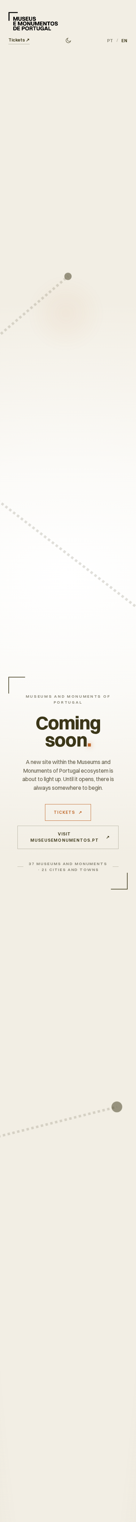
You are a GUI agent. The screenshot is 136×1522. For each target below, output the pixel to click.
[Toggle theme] (68, 41)
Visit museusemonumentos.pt (70, 837)
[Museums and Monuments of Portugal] (33, 21)
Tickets (19, 40)
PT (110, 40)
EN (124, 40)
